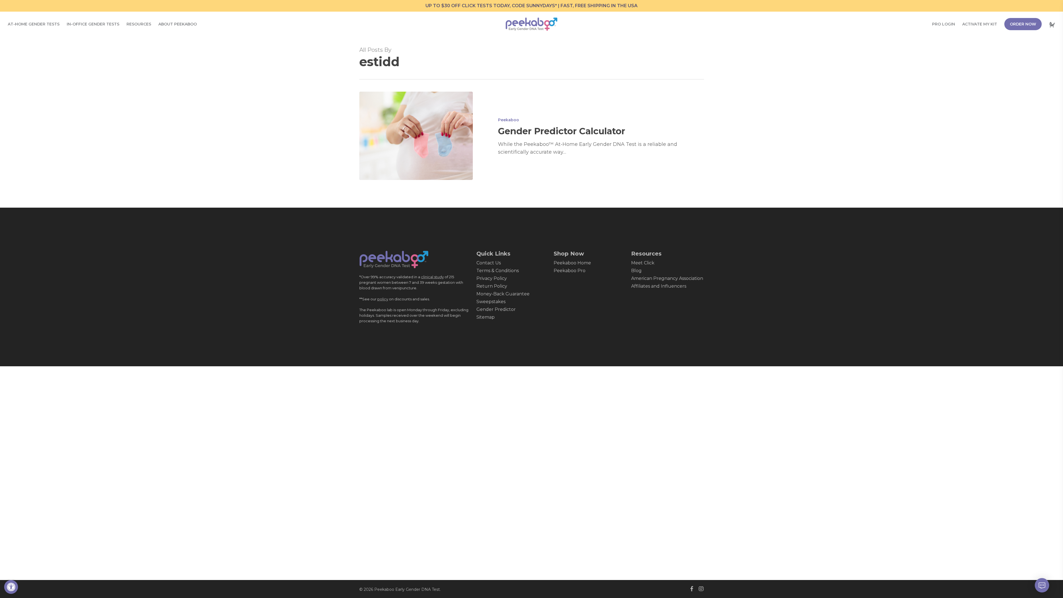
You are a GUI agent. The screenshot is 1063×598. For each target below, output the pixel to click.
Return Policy (491, 286)
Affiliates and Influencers (658, 286)
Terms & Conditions (497, 270)
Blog (636, 270)
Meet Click (642, 263)
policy (382, 299)
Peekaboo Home (572, 263)
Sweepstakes (490, 301)
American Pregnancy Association (667, 278)
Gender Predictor (496, 309)
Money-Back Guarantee (503, 294)
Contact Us (488, 263)
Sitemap (485, 317)
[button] (11, 587)
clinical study (432, 277)
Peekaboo (508, 119)
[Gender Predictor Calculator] (416, 136)
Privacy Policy (491, 278)
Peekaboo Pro (569, 270)
